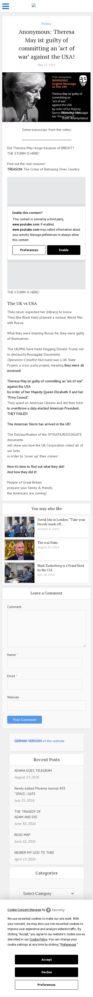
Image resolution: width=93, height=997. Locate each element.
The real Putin (47, 542)
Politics (46, 23)
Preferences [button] (68, 944)
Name (12, 654)
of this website (39, 741)
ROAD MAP (22, 835)
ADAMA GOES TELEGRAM (33, 770)
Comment (14, 607)
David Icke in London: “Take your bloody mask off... (61, 521)
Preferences (46, 985)
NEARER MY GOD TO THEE (34, 852)
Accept (46, 959)
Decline (46, 972)
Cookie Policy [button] (38, 939)
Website (13, 697)
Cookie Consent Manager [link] (24, 910)
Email (12, 676)
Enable (63, 250)
